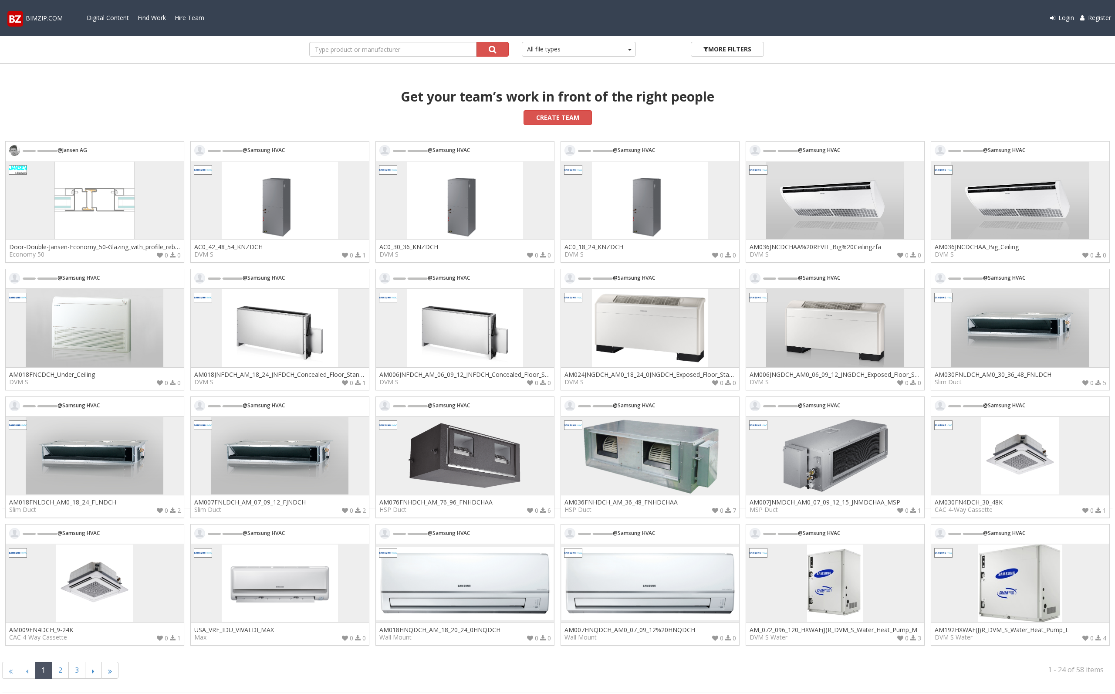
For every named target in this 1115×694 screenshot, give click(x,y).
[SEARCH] (492, 49)
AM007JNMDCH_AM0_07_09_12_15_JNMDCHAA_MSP (825, 502)
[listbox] (579, 49)
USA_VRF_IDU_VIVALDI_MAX (234, 630)
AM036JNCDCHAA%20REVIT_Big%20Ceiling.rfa (815, 247)
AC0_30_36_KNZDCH (408, 247)
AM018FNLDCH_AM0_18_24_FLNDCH (62, 502)
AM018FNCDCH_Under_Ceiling (52, 374)
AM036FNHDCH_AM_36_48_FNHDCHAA (621, 502)
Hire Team (189, 18)
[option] (94, 202)
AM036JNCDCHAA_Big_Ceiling (977, 247)
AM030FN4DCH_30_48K (969, 502)
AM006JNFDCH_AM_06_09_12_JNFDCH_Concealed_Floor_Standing (472, 374)
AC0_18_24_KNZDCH (593, 247)
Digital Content (108, 18)
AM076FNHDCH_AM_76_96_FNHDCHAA (436, 502)
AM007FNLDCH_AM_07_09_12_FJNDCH (250, 502)
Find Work (152, 18)
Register (1098, 18)
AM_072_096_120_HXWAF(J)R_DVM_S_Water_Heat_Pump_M (833, 630)
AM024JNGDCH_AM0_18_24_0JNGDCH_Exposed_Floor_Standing (654, 374)
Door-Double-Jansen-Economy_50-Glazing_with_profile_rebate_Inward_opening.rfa (124, 247)
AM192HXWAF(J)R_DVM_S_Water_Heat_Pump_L (1002, 630)
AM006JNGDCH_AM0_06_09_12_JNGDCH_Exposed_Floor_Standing (843, 374)
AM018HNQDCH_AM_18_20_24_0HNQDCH (439, 630)
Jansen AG (74, 150)
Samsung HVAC (266, 150)
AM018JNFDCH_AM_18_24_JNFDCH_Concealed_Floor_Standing (282, 374)
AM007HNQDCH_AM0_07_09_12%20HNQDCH (629, 630)
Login (1065, 18)
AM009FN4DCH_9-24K (41, 630)
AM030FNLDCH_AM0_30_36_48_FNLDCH (993, 374)
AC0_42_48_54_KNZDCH (228, 247)
